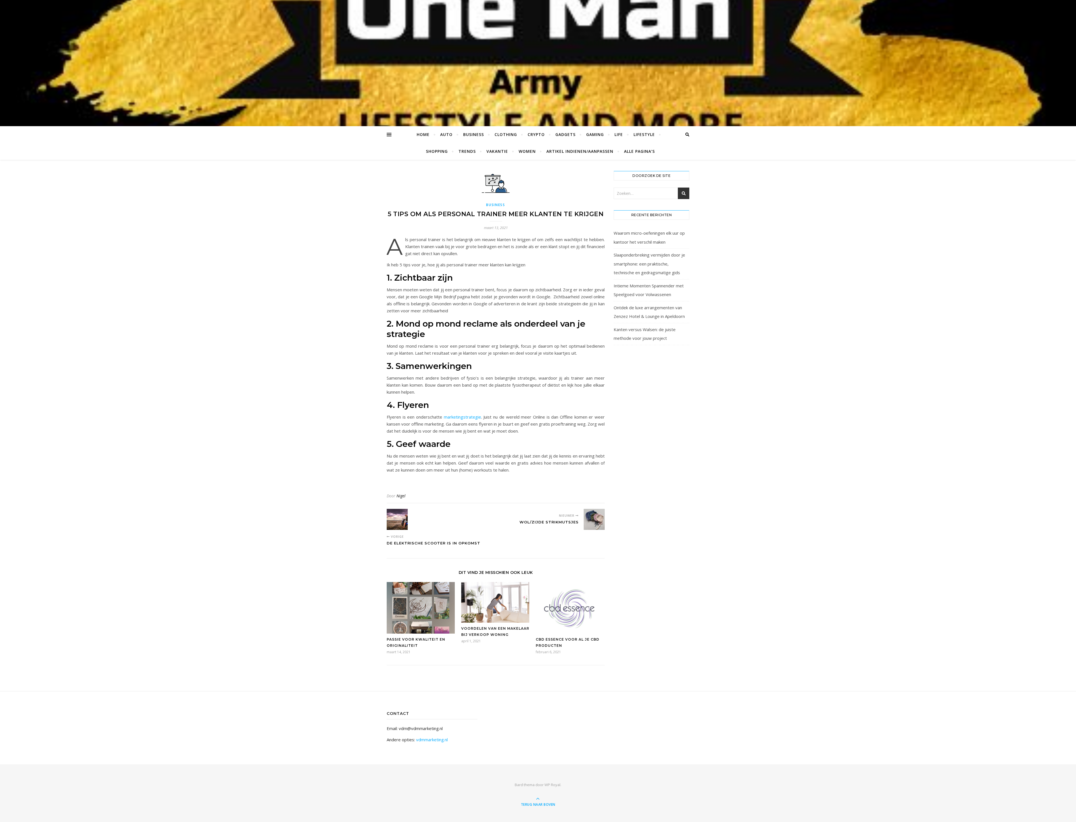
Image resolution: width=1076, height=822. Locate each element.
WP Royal (552, 784)
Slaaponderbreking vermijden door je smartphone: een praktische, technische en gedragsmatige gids (649, 263)
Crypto (536, 134)
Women (527, 151)
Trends (467, 151)
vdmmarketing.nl (432, 739)
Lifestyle (644, 134)
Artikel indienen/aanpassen (579, 151)
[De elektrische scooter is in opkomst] (397, 519)
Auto (446, 134)
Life (618, 134)
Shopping (437, 151)
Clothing (506, 134)
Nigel (400, 495)
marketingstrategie (462, 417)
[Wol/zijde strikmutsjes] (594, 519)
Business (473, 134)
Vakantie (497, 151)
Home (423, 134)
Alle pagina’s (639, 151)
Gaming (595, 134)
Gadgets (565, 134)
